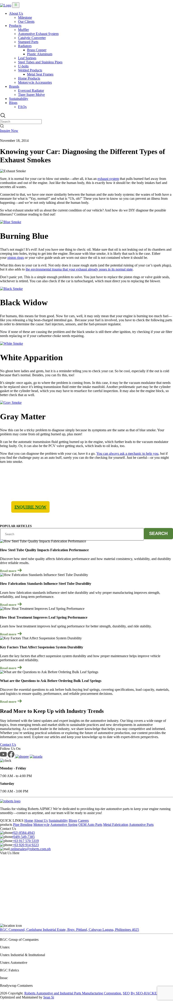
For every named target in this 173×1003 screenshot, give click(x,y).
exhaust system (108, 179)
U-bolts (23, 66)
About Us (16, 13)
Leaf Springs (27, 58)
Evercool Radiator (31, 90)
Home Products (29, 78)
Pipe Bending (22, 824)
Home (28, 820)
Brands (14, 86)
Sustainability (18, 99)
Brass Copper (36, 50)
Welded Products (30, 70)
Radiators (25, 46)
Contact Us (8, 744)
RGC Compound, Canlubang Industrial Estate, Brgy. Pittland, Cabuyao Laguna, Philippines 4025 (69, 930)
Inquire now (30, 506)
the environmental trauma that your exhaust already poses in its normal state (79, 269)
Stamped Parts (28, 42)
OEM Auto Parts (90, 824)
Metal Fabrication (115, 824)
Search (158, 533)
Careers (83, 820)
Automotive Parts (141, 824)
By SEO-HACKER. (145, 993)
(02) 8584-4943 (23, 833)
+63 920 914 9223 (25, 845)
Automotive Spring (63, 824)
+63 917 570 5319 (25, 841)
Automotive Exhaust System (38, 34)
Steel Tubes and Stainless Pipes (40, 62)
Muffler (23, 30)
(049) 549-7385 (23, 837)
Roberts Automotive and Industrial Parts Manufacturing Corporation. (73, 993)
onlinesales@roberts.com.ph (30, 849)
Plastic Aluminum (39, 54)
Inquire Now (9, 131)
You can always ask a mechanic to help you (127, 453)
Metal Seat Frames (40, 74)
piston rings (15, 257)
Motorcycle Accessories (35, 82)
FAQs (22, 107)
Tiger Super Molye (31, 94)
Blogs (13, 103)
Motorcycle (41, 824)
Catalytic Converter (32, 38)
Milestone (25, 17)
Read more (8, 571)
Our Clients (26, 21)
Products (15, 26)
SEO (126, 993)
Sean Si (48, 997)
